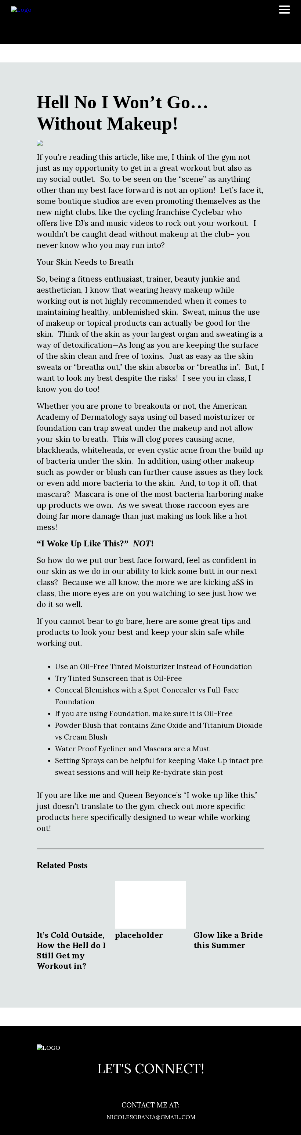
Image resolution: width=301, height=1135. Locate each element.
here (80, 817)
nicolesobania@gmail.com (150, 1117)
